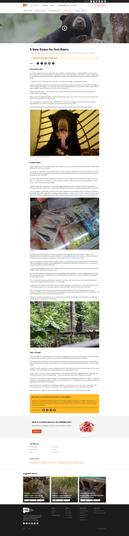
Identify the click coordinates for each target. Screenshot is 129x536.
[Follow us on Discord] (105, 1)
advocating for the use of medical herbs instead (70, 258)
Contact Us (82, 519)
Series (53, 513)
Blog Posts (83, 10)
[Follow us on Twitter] (94, 1)
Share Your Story (84, 510)
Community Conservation (40, 10)
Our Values (68, 513)
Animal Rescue (34, 462)
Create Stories (83, 515)
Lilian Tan (54, 449)
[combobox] (31, 473)
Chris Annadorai (55, 446)
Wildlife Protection (78, 462)
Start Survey (37, 431)
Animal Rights (43, 462)
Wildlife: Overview (28, 10)
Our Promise (69, 517)
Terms (24, 528)
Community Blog (55, 515)
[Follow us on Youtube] (99, 1)
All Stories (54, 510)
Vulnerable (87, 178)
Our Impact (68, 515)
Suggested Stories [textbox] (30, 473)
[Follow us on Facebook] (91, 1)
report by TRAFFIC (79, 193)
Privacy (29, 528)
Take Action (45, 5)
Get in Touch (74, 5)
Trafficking (60, 462)
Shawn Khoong (55, 452)
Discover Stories (35, 5)
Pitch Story (82, 513)
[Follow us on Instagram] (97, 1)
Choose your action (99, 510)
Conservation (68, 462)
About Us (52, 5)
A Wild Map (77, 10)
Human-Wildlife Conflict (54, 10)
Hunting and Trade (67, 10)
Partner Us (82, 517)
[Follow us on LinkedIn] (102, 1)
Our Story (68, 510)
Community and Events (63, 5)
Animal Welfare (52, 462)
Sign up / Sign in (101, 5)
